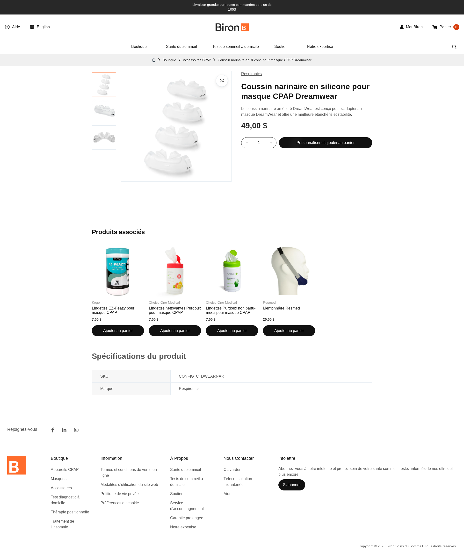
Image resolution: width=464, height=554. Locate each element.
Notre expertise (320, 46)
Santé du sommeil (181, 46)
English (43, 27)
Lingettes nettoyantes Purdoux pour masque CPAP (175, 310)
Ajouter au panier (118, 331)
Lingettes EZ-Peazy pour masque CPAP (113, 310)
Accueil (154, 60)
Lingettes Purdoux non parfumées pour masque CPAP (230, 310)
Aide (16, 27)
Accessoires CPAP (197, 60)
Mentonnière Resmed (281, 308)
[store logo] (232, 27)
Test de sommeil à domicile (235, 46)
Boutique (169, 60)
